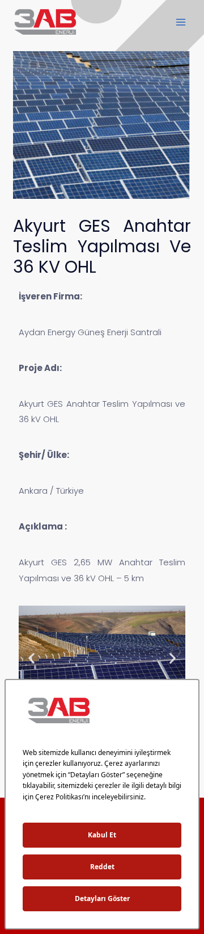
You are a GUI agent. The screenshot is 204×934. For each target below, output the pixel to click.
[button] (31, 658)
